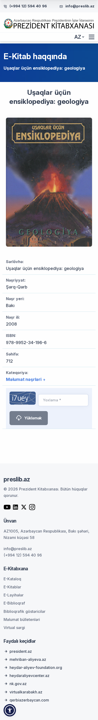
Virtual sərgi (14, 627)
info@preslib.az (79, 6)
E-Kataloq (12, 578)
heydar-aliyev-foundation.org (36, 667)
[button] (10, 710)
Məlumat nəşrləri (24, 379)
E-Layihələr (14, 595)
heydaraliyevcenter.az (29, 675)
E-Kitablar (12, 587)
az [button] (77, 37)
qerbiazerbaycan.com (29, 700)
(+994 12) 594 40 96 (28, 6)
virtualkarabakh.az (26, 692)
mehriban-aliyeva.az (28, 659)
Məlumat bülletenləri (22, 619)
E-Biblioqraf (14, 603)
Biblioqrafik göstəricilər (24, 611)
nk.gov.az (18, 683)
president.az (21, 651)
